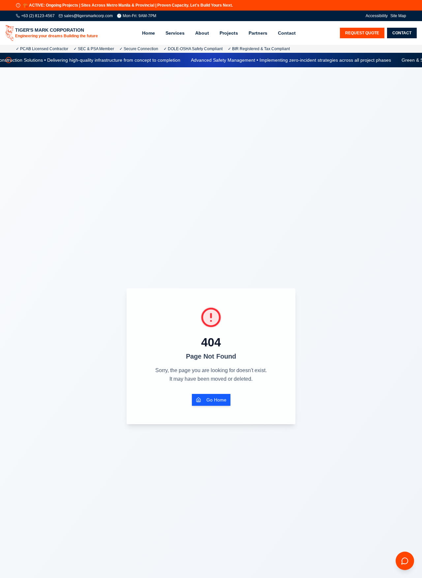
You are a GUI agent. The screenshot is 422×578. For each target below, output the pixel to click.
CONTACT (401, 33)
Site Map (398, 16)
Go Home (216, 399)
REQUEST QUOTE (362, 33)
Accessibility (377, 16)
